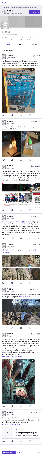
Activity (7, 44)
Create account (8, 452)
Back (6, 2)
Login (19, 452)
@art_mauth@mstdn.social (9, 34)
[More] (39, 115)
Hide (32, 69)
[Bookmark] (30, 115)
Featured (34, 44)
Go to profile (34, 12)
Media (21, 44)
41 (12, 39)
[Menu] (38, 32)
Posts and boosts (7, 50)
